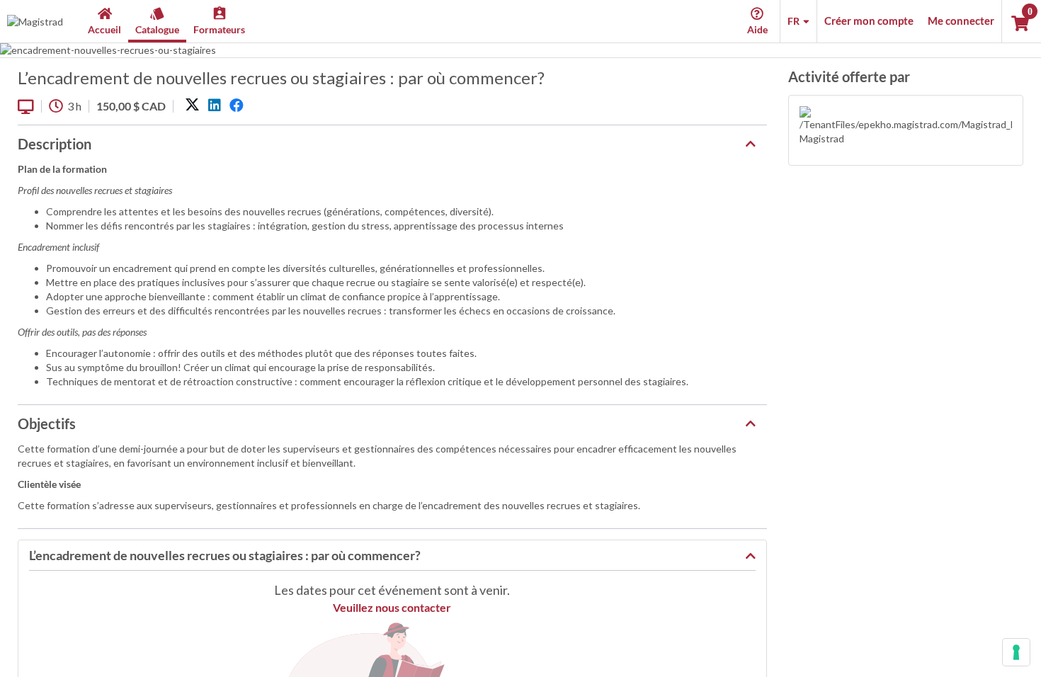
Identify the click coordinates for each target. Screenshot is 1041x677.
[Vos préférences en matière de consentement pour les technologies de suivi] (1016, 652)
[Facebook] (236, 105)
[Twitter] (192, 105)
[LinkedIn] (214, 105)
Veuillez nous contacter (392, 607)
